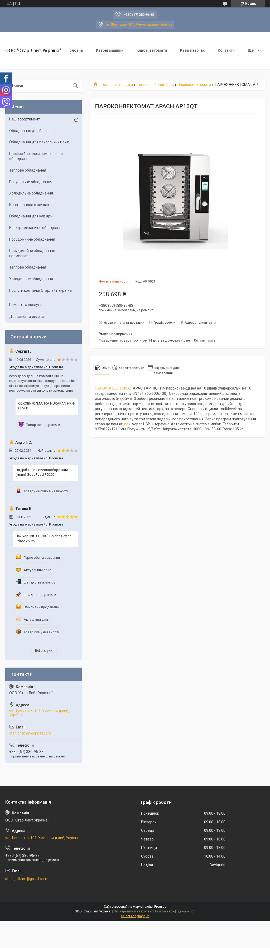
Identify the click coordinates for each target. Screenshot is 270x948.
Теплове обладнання (155, 84)
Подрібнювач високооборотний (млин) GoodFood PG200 (42, 472)
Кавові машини (109, 50)
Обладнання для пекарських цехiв (39, 142)
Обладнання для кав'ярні (31, 216)
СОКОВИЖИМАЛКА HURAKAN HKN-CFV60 (46, 405)
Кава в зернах (192, 50)
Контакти (226, 50)
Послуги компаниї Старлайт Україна (40, 290)
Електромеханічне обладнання (36, 228)
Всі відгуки (43, 651)
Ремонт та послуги (25, 305)
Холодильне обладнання (31, 193)
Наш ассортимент (24, 119)
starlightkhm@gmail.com (30, 733)
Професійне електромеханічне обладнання (36, 156)
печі (127, 424)
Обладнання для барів (29, 131)
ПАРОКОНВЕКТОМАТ (113, 388)
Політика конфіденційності (175, 911)
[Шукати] (75, 86)
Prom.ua (160, 906)
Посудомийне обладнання (32, 239)
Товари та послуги (117, 84)
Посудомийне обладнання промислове (32, 253)
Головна (75, 50)
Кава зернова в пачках (29, 205)
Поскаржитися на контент (133, 911)
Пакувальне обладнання (30, 182)
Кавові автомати (152, 50)
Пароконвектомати (194, 84)
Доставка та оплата (26, 316)
